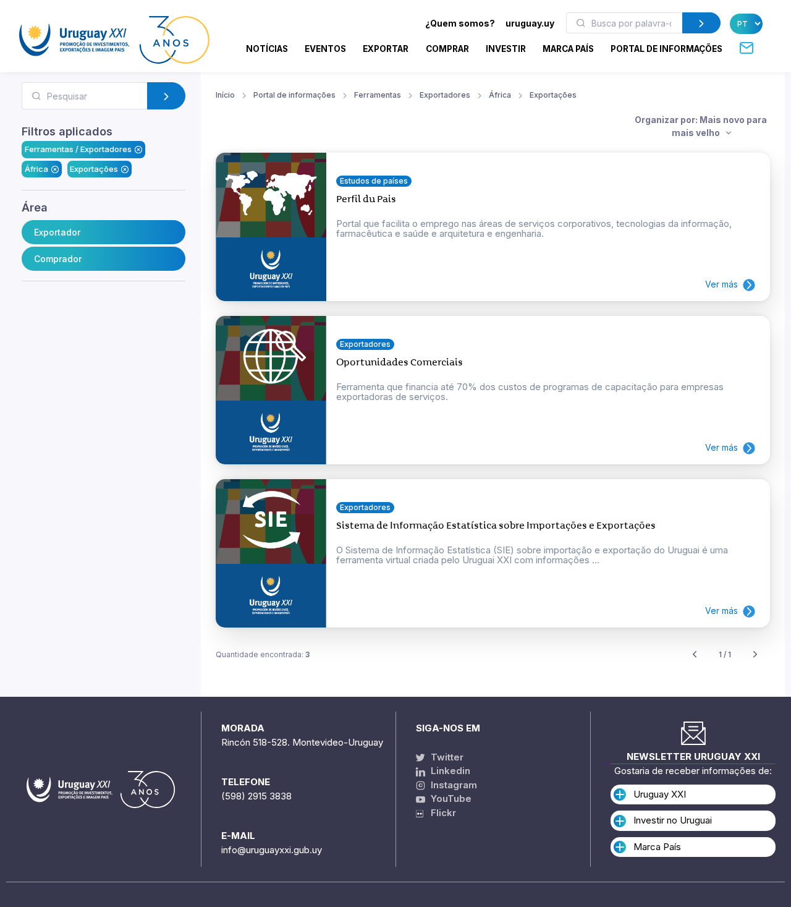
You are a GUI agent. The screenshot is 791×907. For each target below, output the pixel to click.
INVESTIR (506, 49)
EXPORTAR (385, 49)
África (36, 169)
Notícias (267, 49)
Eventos (325, 49)
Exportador (57, 232)
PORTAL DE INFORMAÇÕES (666, 49)
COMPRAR (447, 49)
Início (225, 95)
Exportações (94, 169)
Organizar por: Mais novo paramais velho (701, 126)
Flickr (439, 813)
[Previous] (694, 655)
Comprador (58, 258)
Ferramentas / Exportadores (78, 149)
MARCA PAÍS (568, 49)
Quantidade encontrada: (263, 654)
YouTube (450, 798)
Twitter (445, 757)
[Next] (755, 655)
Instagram (452, 785)
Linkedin (449, 771)
